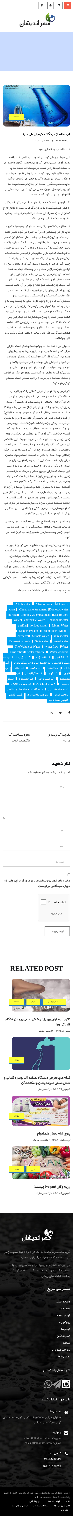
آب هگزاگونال (33, 673)
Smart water (61, 641)
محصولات (64, 1308)
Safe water (41, 641)
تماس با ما (64, 1356)
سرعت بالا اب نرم (37, 694)
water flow (51, 647)
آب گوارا (52, 673)
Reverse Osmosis (19, 641)
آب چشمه (35, 668)
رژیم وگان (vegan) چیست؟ (51, 1186)
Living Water (60, 625)
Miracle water (40, 636)
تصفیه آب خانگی (21, 684)
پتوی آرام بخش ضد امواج (53, 1133)
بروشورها (64, 1322)
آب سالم (19, 668)
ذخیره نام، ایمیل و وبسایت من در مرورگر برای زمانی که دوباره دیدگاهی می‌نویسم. (37, 883)
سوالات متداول (61, 1349)
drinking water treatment (35, 615)
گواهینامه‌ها (63, 1315)
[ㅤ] (66, 1386)
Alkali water (22, 604)
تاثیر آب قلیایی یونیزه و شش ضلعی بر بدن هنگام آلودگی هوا (37, 1021)
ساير (33, 1169)
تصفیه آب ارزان (45, 684)
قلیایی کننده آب (58, 700)
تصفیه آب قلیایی (58, 689)
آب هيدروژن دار (55, 1001)
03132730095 (52, 1459)
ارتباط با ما (65, 1509)
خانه (68, 1501)
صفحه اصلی (63, 1301)
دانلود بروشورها (62, 1505)
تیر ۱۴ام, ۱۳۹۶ (63, 140)
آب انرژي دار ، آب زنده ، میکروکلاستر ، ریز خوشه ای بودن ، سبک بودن (36, 660)
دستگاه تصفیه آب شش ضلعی (25, 689)
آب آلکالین (61, 657)
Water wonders (59, 652)
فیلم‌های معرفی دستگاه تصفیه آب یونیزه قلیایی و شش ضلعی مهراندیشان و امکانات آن (37, 1080)
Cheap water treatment (33, 609)
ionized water (38, 625)
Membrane (50, 631)
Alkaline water (45, 604)
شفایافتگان (63, 1336)
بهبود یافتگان (35, 1501)
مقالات (16, 116)
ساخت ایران (61, 694)
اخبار (33, 1001)
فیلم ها (65, 1329)
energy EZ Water (34, 620)
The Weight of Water (27, 647)
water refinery (35, 652)
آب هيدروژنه (46, 679)
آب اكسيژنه (43, 657)
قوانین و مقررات (20, 1505)
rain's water (61, 636)
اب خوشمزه (26, 679)
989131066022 (52, 1466)
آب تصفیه (53, 668)
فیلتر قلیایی (15, 694)
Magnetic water (28, 631)
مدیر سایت (41, 140)
